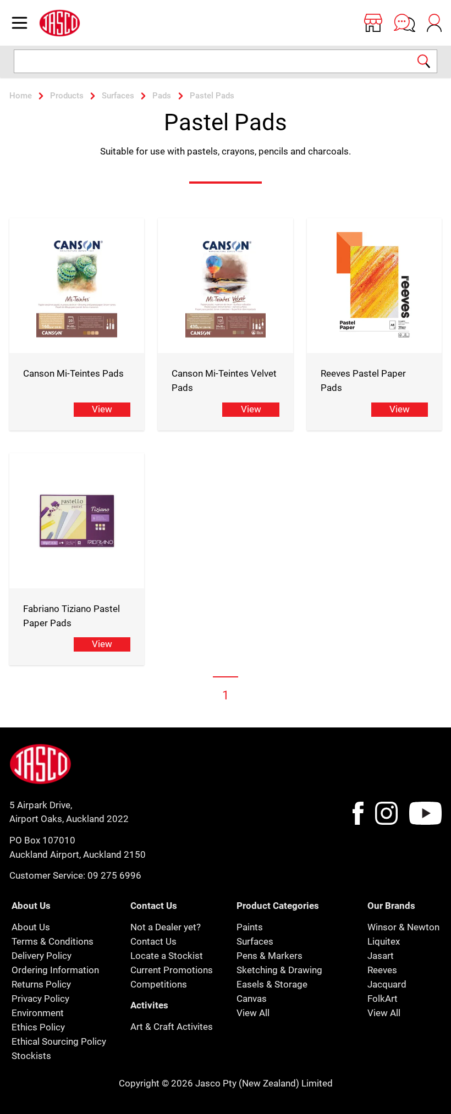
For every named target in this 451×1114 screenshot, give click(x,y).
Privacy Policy (40, 998)
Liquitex (383, 941)
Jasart (380, 955)
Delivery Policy (42, 955)
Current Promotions (171, 969)
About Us (31, 927)
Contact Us (153, 941)
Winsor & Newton (403, 927)
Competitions (158, 984)
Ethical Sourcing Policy (59, 1041)
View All (253, 1012)
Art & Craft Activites (171, 1026)
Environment (38, 1012)
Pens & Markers (269, 955)
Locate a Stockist (166, 955)
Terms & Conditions (53, 941)
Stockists (31, 1055)
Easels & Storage (272, 984)
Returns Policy (41, 984)
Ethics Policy (38, 1027)
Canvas (252, 998)
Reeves (382, 969)
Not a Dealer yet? (165, 927)
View (102, 409)
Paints (250, 927)
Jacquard (386, 984)
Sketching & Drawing (279, 969)
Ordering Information (55, 969)
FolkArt (382, 998)
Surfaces (255, 941)
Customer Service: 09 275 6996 (75, 875)
